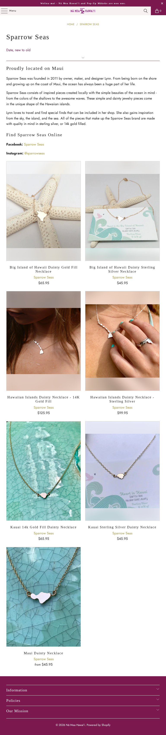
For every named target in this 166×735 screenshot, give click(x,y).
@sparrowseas (34, 153)
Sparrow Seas (34, 144)
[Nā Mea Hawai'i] (83, 11)
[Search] (146, 11)
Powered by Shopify (98, 725)
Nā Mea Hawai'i (75, 725)
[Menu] (2, 11)
